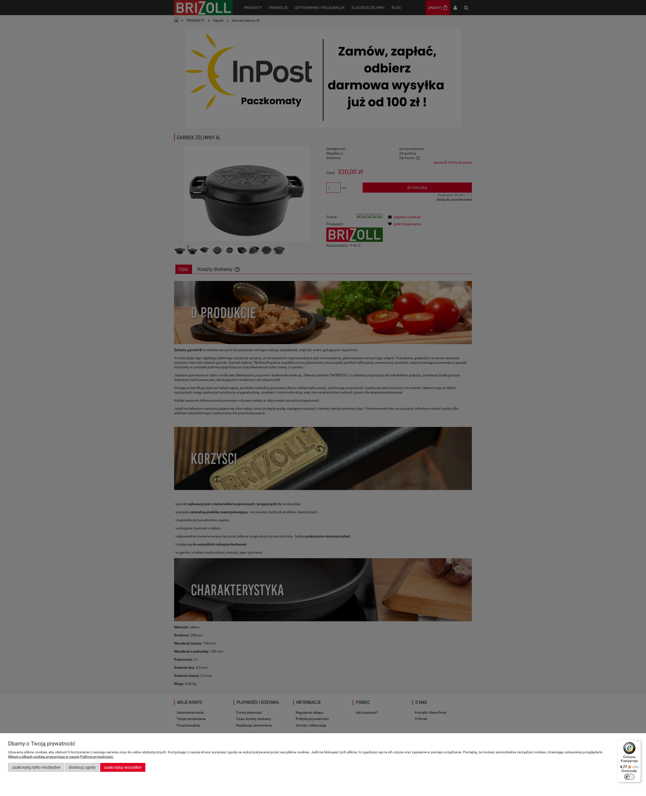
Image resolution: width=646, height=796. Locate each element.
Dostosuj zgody (82, 767)
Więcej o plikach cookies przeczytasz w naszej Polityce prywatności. (61, 757)
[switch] (629, 777)
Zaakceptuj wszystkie (123, 767)
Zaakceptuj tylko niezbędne (36, 767)
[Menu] (638, 742)
